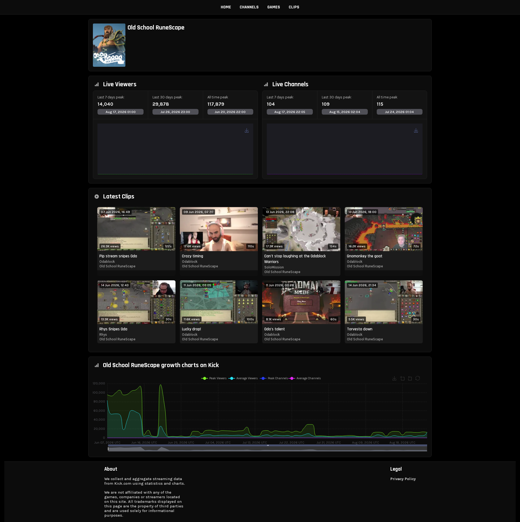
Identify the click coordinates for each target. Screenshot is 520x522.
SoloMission (274, 267)
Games (273, 7)
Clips (294, 7)
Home (226, 7)
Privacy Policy (403, 479)
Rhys (103, 335)
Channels (249, 7)
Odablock (107, 262)
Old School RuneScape (117, 266)
